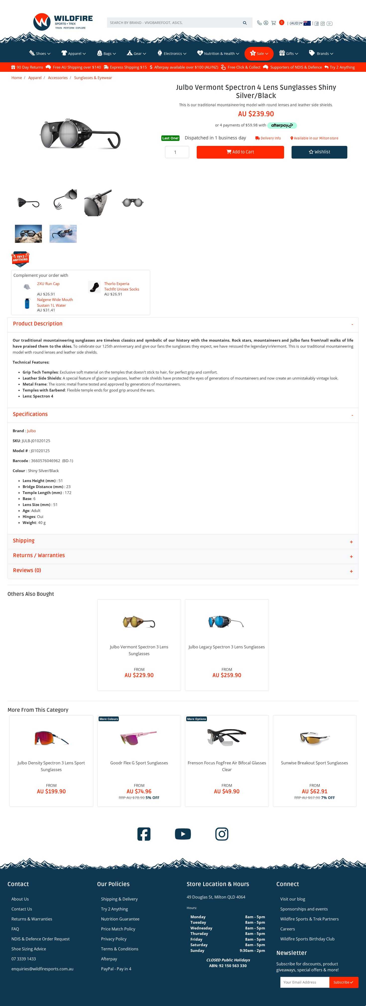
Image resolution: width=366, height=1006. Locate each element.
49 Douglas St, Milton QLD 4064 (216, 897)
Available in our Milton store (315, 138)
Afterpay (109, 959)
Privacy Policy (113, 939)
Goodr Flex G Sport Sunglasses (139, 763)
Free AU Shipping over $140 (77, 67)
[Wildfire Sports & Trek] (63, 22)
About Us (20, 899)
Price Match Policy (118, 929)
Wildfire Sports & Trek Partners (309, 919)
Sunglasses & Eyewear (93, 77)
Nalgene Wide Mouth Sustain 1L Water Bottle (55, 305)
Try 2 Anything (342, 67)
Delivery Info (270, 138)
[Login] (266, 22)
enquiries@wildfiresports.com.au (42, 969)
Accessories (58, 77)
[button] (319, 152)
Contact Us (21, 909)
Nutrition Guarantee (120, 919)
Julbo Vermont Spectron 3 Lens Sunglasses (139, 650)
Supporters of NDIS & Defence (296, 67)
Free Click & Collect (244, 67)
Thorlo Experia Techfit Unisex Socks (121, 286)
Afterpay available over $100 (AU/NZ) (186, 67)
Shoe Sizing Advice (28, 949)
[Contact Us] (259, 22)
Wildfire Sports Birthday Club (307, 939)
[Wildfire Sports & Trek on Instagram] (323, 22)
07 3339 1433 (23, 959)
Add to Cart (243, 152)
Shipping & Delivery (119, 899)
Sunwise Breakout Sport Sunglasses (314, 763)
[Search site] (244, 22)
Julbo (31, 430)
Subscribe (342, 982)
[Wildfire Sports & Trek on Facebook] (317, 22)
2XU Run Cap (48, 283)
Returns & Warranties (31, 919)
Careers (287, 929)
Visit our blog (292, 899)
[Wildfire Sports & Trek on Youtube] (329, 22)
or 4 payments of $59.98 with (241, 124)
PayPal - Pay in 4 (116, 969)
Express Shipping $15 (128, 67)
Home (16, 77)
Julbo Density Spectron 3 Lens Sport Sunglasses (51, 766)
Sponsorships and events (304, 909)
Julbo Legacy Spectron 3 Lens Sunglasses (227, 647)
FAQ (15, 929)
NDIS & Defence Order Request (40, 939)
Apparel (35, 77)
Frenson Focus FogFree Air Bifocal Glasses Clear (227, 766)
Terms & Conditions (119, 949)
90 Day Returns (30, 67)
